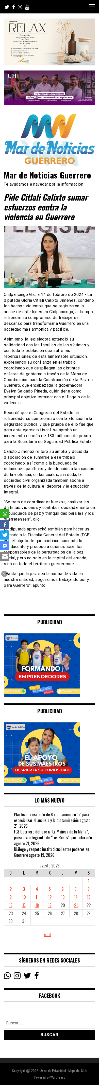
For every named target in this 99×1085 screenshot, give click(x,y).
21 (76, 905)
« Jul (47, 934)
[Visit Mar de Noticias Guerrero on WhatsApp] (7, 977)
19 (50, 905)
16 (10, 905)
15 (88, 897)
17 (24, 905)
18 (37, 905)
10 (24, 897)
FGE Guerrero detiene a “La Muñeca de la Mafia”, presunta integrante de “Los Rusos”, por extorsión (53, 835)
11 (37, 897)
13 (62, 897)
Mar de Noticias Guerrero (47, 175)
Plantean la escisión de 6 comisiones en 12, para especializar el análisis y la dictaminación (51, 817)
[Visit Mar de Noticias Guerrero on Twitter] (27, 977)
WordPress (57, 1077)
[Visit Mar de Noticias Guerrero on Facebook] (36, 977)
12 (50, 897)
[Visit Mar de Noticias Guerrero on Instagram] (17, 977)
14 (76, 897)
